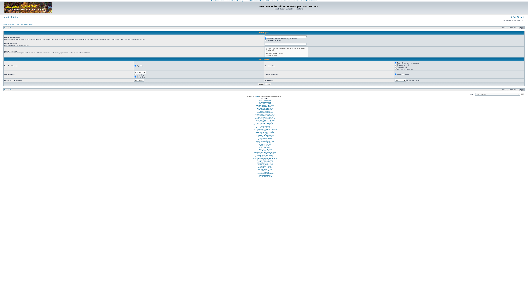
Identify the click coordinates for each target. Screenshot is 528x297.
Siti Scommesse (265, 126)
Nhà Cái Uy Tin (265, 146)
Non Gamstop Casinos (265, 102)
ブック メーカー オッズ (265, 147)
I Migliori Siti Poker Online (265, 164)
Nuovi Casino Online (265, 100)
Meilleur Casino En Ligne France (265, 114)
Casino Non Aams (265, 166)
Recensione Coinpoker (265, 167)
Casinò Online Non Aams (265, 161)
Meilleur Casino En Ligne (265, 143)
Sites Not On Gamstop (265, 122)
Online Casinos (265, 111)
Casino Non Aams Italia (265, 138)
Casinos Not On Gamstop (265, 117)
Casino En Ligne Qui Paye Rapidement (265, 154)
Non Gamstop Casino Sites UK (265, 118)
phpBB (257, 96)
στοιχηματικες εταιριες (265, 109)
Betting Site (265, 134)
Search (521, 17)
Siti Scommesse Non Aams (265, 173)
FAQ (514, 17)
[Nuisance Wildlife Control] (286, 54)
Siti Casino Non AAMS (265, 169)
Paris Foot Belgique (265, 144)
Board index (8, 28)
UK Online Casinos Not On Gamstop (265, 125)
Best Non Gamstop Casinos (265, 128)
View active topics (27, 25)
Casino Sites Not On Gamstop (265, 120)
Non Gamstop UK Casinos (265, 123)
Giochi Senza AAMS (265, 175)
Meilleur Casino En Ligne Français (265, 152)
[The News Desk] (286, 56)
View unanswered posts (11, 25)
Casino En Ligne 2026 (265, 149)
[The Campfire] (286, 50)
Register (15, 17)
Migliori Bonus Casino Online (265, 141)
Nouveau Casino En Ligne (265, 160)
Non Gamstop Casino (265, 140)
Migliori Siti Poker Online (265, 163)
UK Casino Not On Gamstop (265, 115)
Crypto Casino (265, 172)
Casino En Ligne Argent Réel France (265, 158)
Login (7, 17)
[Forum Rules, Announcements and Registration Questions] (286, 48)
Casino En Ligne (265, 170)
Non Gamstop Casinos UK (265, 108)
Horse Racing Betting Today (265, 135)
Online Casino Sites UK (265, 137)
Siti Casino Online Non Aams (265, 105)
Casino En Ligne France (265, 112)
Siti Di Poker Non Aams (265, 176)
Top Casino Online (265, 103)
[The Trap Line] (286, 52)
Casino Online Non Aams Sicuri (265, 157)
